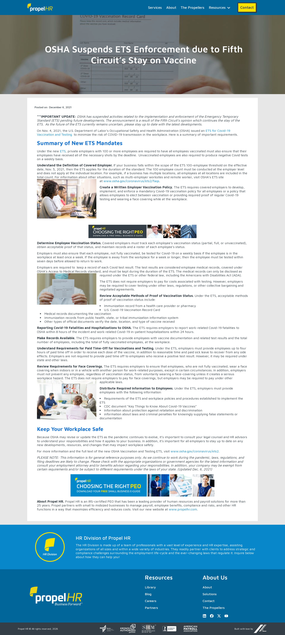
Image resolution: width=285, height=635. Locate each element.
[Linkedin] (204, 616)
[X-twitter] (219, 616)
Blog (148, 594)
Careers (150, 601)
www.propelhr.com (183, 509)
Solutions (210, 594)
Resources (217, 7)
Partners (151, 608)
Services (155, 7)
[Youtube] (226, 616)
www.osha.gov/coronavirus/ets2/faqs (131, 181)
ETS (63, 151)
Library (150, 587)
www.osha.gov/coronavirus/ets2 (195, 451)
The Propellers (192, 7)
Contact (208, 601)
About (171, 7)
